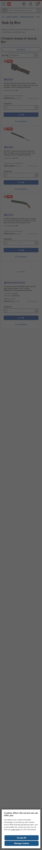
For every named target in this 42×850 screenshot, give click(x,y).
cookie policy (15, 829)
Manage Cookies (21, 843)
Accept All (21, 838)
